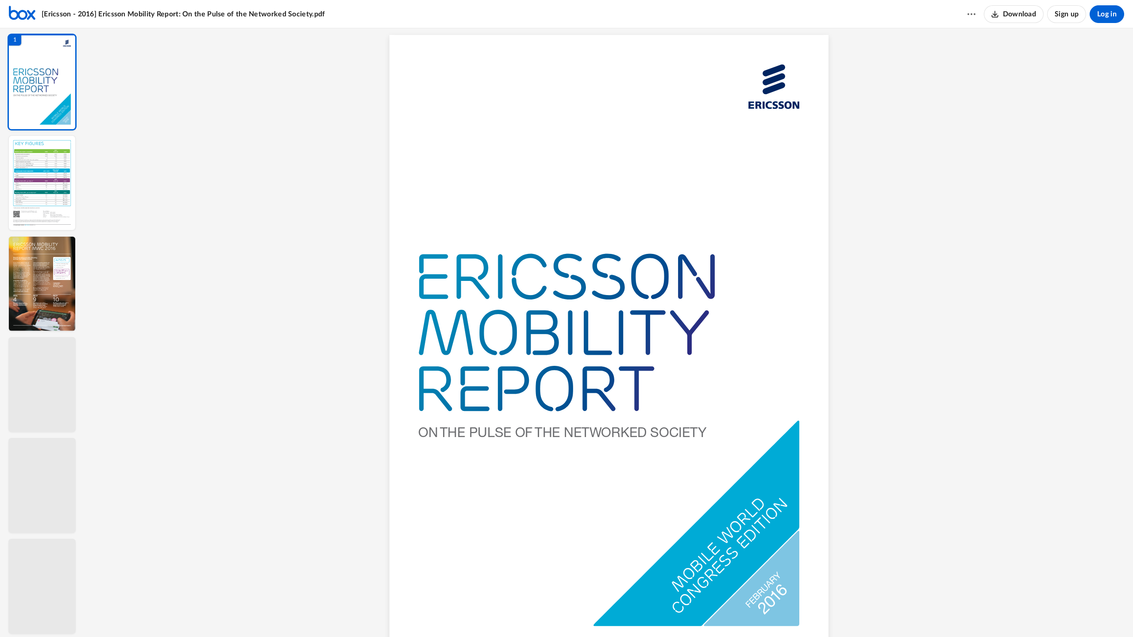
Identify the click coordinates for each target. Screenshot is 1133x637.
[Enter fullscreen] (690, 615)
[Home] (22, 14)
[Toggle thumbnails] (527, 615)
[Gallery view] (674, 615)
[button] (42, 82)
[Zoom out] (610, 615)
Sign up (1067, 14)
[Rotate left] (658, 615)
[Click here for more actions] (971, 14)
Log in (1107, 14)
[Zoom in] (640, 615)
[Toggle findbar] (543, 615)
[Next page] (591, 615)
